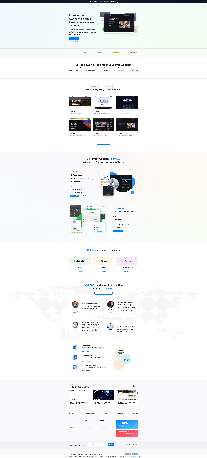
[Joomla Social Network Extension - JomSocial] (119, 71)
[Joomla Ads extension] (127, 261)
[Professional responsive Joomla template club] (105, 71)
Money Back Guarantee (125, 424)
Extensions (71, 429)
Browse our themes (103, 143)
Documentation (87, 425)
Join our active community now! (103, 293)
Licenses (102, 429)
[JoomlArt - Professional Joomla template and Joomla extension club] (73, 71)
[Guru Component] (103, 261)
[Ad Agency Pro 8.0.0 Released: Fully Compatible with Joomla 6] (80, 398)
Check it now (74, 38)
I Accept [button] (138, 456)
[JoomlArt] (74, 5)
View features (80, 271)
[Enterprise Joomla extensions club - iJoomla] (134, 71)
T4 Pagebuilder (72, 425)
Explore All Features (74, 195)
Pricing (135, 5)
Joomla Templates (72, 422)
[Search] (126, 5)
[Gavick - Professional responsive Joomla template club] (90, 71)
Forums (86, 422)
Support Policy (87, 432)
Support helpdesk (85, 351)
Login (130, 4)
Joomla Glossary (88, 429)
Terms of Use (126, 456)
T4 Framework (71, 427)
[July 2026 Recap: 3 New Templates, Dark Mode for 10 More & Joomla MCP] (103, 398)
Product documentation (87, 361)
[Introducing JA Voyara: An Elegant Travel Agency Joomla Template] (127, 398)
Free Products (76, 41)
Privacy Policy (133, 456)
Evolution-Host (110, 333)
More (135, 386)
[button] (136, 456)
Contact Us (102, 432)
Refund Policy (103, 427)
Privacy (102, 425)
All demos (71, 432)
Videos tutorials (88, 427)
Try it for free (84, 195)
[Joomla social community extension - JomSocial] (80, 261)
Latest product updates (86, 372)
